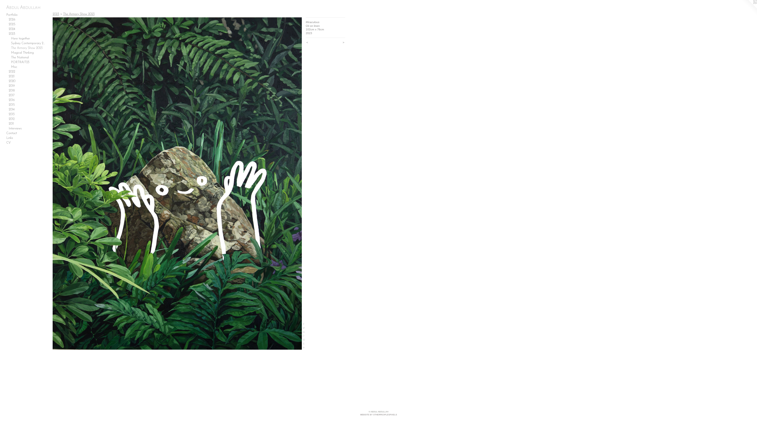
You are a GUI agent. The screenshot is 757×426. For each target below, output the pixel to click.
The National (20, 57)
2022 (12, 71)
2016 (12, 100)
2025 (12, 24)
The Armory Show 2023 (27, 48)
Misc (14, 67)
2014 (12, 109)
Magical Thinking (22, 52)
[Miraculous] (177, 183)
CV (8, 142)
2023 (12, 34)
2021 (12, 76)
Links (9, 138)
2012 (12, 119)
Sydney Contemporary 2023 (28, 43)
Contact (11, 133)
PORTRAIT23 (20, 62)
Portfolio (12, 15)
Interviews (15, 128)
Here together (20, 38)
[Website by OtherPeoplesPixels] (749, 8)
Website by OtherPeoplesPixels (378, 415)
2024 (12, 29)
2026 (12, 19)
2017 (12, 95)
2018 (12, 90)
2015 (12, 104)
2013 (12, 114)
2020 (12, 81)
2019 (12, 86)
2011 (11, 123)
